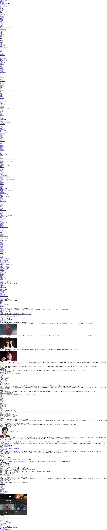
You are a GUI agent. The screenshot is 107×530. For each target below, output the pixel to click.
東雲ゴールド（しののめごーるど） (7, 177)
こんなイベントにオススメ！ (6, 318)
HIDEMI (1, 158)
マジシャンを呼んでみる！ (5, 465)
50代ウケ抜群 (2, 277)
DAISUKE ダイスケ (4, 203)
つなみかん (2, 166)
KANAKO (2, 164)
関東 (1, 305)
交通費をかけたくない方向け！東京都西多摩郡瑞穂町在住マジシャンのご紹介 (15, 314)
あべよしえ (2, 80)
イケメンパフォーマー (4, 280)
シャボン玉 (2, 251)
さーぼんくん (2, 257)
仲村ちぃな (2, 187)
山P (0, 120)
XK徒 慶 (1, 13)
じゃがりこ (2, 64)
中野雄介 (2, 20)
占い (1, 152)
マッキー (2, 17)
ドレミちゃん (2, 81)
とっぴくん (2, 230)
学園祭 (1, 263)
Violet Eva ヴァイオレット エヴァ (7, 161)
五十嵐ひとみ (2, 169)
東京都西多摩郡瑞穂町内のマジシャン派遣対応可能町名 (11, 315)
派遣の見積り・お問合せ (5, 311)
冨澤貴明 (2, 146)
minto (1, 59)
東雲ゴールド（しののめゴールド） (7, 90)
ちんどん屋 (2, 220)
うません (2, 167)
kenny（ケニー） (3, 48)
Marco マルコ (2, 99)
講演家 (1, 145)
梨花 (1, 50)
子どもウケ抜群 (3, 272)
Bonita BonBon (3, 159)
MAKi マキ (2, 202)
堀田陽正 (2, 183)
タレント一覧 (2, 5)
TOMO (1, 253)
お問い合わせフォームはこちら (12, 448)
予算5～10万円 (3, 286)
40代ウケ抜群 (2, 276)
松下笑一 (2, 88)
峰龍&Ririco (2, 40)
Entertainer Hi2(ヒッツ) (4, 176)
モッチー (2, 26)
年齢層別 (2, 271)
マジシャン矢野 (3, 30)
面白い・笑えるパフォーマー (6, 281)
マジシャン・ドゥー (4, 47)
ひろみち (2, 24)
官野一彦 (2, 147)
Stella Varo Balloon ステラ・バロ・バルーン (8, 159)
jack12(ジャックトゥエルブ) (5, 27)
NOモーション (3, 130)
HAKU (1, 42)
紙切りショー (2, 233)
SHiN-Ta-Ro (2, 62)
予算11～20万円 (3, 287)
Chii (1, 76)
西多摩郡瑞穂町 (3, 306)
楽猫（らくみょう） (4, 154)
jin (0, 102)
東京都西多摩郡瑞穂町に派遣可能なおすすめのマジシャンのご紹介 (13, 313)
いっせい (2, 137)
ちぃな (1, 244)
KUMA (1, 133)
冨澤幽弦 (2, 198)
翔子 (1, 140)
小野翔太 (2, 224)
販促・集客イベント (4, 268)
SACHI (1, 52)
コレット (2, 153)
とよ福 (1, 118)
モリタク (2, 142)
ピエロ (1, 235)
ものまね (2, 123)
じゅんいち (2, 71)
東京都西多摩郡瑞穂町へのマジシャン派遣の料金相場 (10, 315)
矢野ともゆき (2, 133)
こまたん (2, 116)
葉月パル (2, 135)
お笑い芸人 (2, 65)
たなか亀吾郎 (2, 55)
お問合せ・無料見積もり (5, 299)
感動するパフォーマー (4, 282)
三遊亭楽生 (2, 250)
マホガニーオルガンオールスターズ (7, 190)
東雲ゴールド (2, 96)
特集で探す (2, 270)
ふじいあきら (2, 46)
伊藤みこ (2, 185)
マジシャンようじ (3, 47)
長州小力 (2, 67)
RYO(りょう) (2, 14)
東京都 (1, 305)
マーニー (2, 86)
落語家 (1, 246)
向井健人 (2, 31)
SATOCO (2, 219)
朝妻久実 (2, 184)
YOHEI (1, 94)
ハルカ (1, 160)
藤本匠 (1, 131)
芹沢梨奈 (2, 162)
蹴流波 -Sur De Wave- (4, 216)
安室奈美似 (2, 129)
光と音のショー (3, 212)
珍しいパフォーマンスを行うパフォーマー (8, 283)
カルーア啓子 (2, 84)
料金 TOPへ (2, 294)
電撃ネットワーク (3, 66)
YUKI (1, 33)
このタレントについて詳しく (6, 337)
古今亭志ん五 (2, 249)
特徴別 (1, 279)
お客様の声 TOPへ (3, 292)
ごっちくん (2, 171)
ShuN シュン (2, 45)
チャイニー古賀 (3, 58)
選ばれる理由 (2, 4)
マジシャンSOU (3, 29)
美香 (1, 221)
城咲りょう (2, 73)
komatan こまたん (3, 175)
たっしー (2, 92)
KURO (1, 125)
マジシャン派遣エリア (4, 492)
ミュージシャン (3, 189)
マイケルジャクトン (4, 132)
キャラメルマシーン (4, 15)
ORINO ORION (3, 193)
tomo (1, 78)
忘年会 (1, 265)
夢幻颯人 (2, 70)
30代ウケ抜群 (2, 275)
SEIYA (1, 32)
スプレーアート (3, 245)
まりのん (2, 87)
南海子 (1, 30)
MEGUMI (2, 107)
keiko (1, 163)
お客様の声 (2, 291)
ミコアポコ (2, 98)
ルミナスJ (2, 213)
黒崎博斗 (2, 54)
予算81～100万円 (3, 289)
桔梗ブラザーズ (3, 201)
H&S (1, 21)
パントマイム (2, 218)
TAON (1, 195)
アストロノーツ (3, 237)
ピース (1, 43)
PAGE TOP (3, 528)
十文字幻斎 (2, 69)
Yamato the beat (3, 119)
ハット (1, 239)
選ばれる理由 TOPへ (4, 4)
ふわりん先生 (2, 259)
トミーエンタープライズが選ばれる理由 (8, 316)
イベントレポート (3, 297)
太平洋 (1, 173)
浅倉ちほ (2, 10)
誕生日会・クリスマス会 (5, 267)
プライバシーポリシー (4, 491)
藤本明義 (2, 16)
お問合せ (2, 483)
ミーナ (1, 11)
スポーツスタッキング (4, 240)
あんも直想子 (2, 141)
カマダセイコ (2, 139)
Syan (1, 75)
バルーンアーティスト (4, 74)
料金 (1, 293)
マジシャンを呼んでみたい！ (6, 393)
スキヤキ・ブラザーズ (4, 196)
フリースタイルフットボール (6, 215)
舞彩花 (1, 155)
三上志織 (2, 192)
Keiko (1, 151)
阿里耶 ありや (3, 186)
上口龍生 (2, 199)
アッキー (2, 34)
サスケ (1, 23)
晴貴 (1, 38)
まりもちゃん (2, 134)
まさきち (2, 205)
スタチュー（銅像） (4, 236)
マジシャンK (2, 18)
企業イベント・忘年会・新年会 (6, 264)
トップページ (2, 301)
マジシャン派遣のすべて (5, 444)
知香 (1, 136)
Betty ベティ (2, 168)
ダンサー (2, 157)
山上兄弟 (2, 9)
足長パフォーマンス (4, 238)
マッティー (2, 57)
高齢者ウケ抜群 (3, 278)
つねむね (2, 172)
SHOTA (1, 41)
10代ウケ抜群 (2, 273)
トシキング (2, 127)
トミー (1, 8)
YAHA (1, 180)
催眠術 (1, 68)
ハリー (1, 73)
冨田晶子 (2, 223)
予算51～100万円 (3, 288)
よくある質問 (2, 320)
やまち (1, 208)
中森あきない (2, 126)
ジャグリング (2, 200)
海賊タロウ (2, 85)
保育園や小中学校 (3, 269)
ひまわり (2, 103)
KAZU (1, 209)
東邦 (1, 51)
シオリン (2, 109)
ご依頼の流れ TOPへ (4, 296)
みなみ (1, 90)
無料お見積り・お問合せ (5, 3)
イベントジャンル (3, 261)
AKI (1, 95)
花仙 (1, 114)
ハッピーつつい (3, 82)
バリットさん (2, 37)
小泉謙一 (2, 115)
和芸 (1, 112)
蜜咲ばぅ (2, 243)
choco (1, 93)
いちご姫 (2, 28)
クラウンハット (3, 178)
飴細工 (1, 242)
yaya (1, 89)
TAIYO (1, 207)
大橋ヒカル (2, 138)
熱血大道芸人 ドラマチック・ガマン (7, 179)
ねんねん (2, 144)
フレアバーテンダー (4, 222)
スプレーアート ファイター (6, 245)
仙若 (1, 113)
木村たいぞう (2, 124)
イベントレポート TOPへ (5, 298)
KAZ (1, 61)
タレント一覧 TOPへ (4, 6)
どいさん (2, 53)
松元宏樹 (2, 116)
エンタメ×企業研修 (4, 260)
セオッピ (2, 241)
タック (1, 36)
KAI (1, 25)
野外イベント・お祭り (4, 266)
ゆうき (1, 117)
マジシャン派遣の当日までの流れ (6, 319)
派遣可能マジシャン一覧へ (5, 372)
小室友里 (2, 148)
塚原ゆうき (2, 19)
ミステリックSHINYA (4, 22)
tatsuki (1, 217)
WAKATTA (2, 106)
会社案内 (2, 1)
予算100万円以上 (3, 290)
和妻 (1, 197)
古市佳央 (2, 150)
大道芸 (1, 170)
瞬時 (1, 206)
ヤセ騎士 (2, 149)
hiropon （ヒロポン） (4, 44)
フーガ (1, 39)
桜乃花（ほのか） (3, 60)
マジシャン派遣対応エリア (5, 304)
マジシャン (2, 7)
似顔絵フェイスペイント (5, 165)
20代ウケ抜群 (2, 274)
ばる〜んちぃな (3, 101)
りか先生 (2, 231)
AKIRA (1, 63)
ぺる (1, 12)
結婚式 (1, 262)
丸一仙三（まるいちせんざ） (6, 122)
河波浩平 (2, 191)
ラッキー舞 (2, 121)
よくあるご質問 (3, 2)
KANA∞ (1, 211)
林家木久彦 (2, 248)
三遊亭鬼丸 (2, 247)
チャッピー (2, 35)
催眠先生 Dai (3, 72)
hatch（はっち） (3, 210)
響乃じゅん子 (2, 128)
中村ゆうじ (2, 219)
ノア (1, 97)
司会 (1, 181)
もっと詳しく (2, 417)
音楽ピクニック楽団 (4, 194)
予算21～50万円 (3, 288)
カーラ (1, 100)
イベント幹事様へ (3, 321)
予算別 (1, 284)
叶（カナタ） (2, 49)
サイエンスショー (3, 226)
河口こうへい (2, 143)
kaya (1, 176)
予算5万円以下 (3, 285)
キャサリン (2, 79)
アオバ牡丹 (2, 83)
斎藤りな (2, 225)
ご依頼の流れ (2, 295)
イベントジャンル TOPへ (5, 262)
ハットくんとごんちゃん (5, 258)
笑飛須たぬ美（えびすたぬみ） (6, 108)
